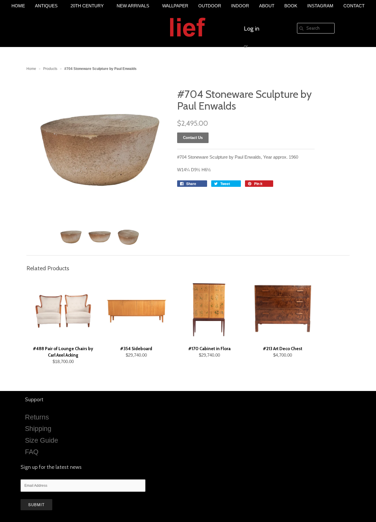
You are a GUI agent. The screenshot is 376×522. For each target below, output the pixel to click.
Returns (37, 417)
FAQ (31, 452)
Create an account (267, 63)
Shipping (38, 428)
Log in (251, 28)
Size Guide (41, 440)
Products (50, 69)
